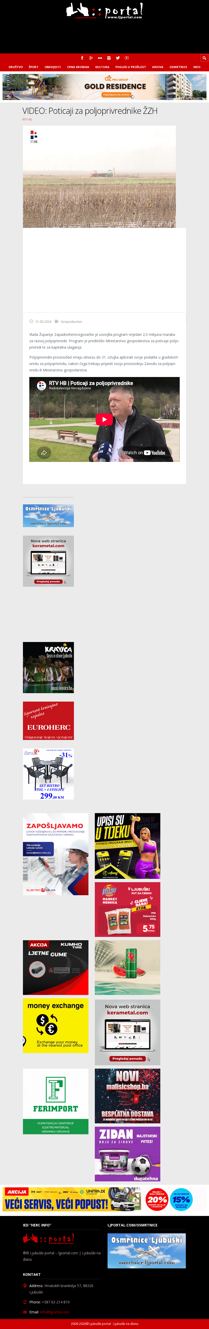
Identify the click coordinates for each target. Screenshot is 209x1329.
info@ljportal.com (54, 1312)
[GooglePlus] (91, 57)
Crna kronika (78, 67)
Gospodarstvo (71, 321)
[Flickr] (100, 57)
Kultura (102, 67)
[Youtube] (126, 57)
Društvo (16, 67)
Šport (33, 67)
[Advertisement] (104, 270)
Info (196, 67)
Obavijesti (53, 67)
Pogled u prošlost (130, 67)
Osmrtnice (178, 67)
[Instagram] (108, 57)
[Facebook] (82, 57)
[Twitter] (117, 57)
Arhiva (157, 67)
